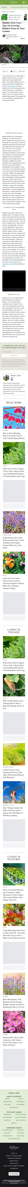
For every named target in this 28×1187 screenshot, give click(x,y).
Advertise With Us (21, 1101)
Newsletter (22, 71)
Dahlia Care (14, 1123)
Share (6, 71)
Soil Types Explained (7, 1135)
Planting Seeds (20, 1129)
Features (22, 38)
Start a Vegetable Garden (14, 1138)
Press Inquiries (7, 1104)
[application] (14, 279)
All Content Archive (14, 1107)
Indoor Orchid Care (7, 1117)
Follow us (15, 71)
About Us (7, 1098)
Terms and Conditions (14, 1158)
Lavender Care (7, 1120)
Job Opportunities (21, 1104)
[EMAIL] (12, 380)
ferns (19, 92)
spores (10, 165)
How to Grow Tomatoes (20, 1114)
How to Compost (20, 1135)
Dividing (11, 185)
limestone (16, 151)
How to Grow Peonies (21, 1120)
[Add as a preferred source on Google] (14, 1174)
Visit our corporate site (14, 1181)
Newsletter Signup (7, 1101)
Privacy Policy (14, 1160)
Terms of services (18, 359)
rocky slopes (11, 86)
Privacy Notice (20, 361)
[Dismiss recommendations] (26, 12)
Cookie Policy (14, 1163)
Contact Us (20, 1098)
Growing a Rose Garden (20, 1117)
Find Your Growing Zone (7, 1129)
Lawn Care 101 (20, 1132)
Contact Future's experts (14, 1155)
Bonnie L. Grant (12, 35)
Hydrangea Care (7, 1114)
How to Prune (7, 1132)
